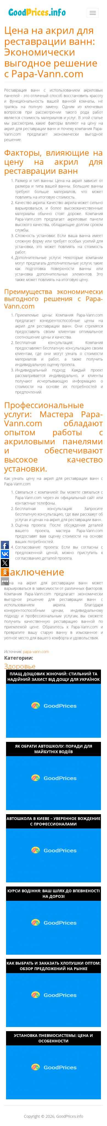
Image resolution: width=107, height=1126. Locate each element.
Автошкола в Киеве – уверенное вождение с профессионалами (53, 821)
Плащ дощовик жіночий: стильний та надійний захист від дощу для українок (53, 676)
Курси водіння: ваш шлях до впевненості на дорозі (53, 893)
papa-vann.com (36, 651)
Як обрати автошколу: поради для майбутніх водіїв (53, 749)
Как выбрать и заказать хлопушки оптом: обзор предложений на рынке (53, 965)
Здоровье (20, 666)
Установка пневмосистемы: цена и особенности (53, 1038)
